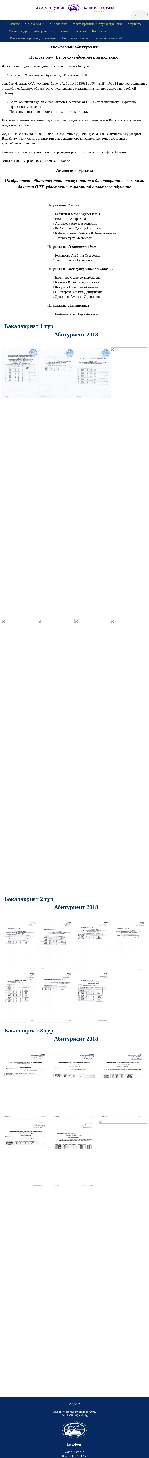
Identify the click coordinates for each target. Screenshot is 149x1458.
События (80, 31)
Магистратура (18, 31)
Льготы (63, 31)
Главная (14, 24)
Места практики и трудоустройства (97, 24)
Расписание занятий (108, 38)
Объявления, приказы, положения (32, 38)
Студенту (134, 24)
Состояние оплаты (75, 38)
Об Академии (34, 24)
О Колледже (58, 24)
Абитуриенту (43, 31)
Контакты (99, 31)
